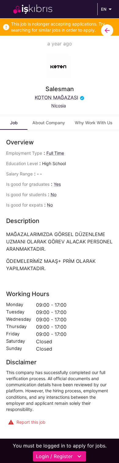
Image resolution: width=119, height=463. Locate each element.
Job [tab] (14, 122)
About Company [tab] (48, 122)
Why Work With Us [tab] (94, 122)
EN (103, 9)
